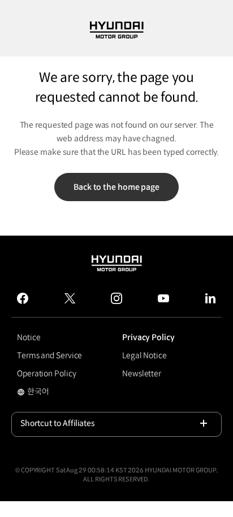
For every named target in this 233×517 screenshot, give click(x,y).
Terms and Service (49, 355)
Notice (28, 337)
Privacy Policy (148, 337)
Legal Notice (144, 355)
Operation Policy (46, 373)
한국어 (47, 392)
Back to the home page (116, 187)
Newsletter (141, 373)
